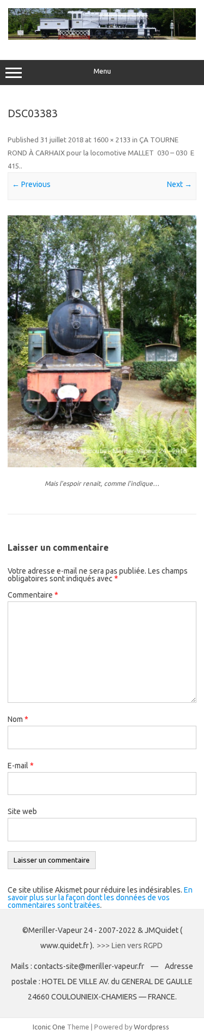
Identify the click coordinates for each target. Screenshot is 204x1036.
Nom (18, 719)
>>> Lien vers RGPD (130, 945)
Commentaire (33, 595)
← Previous (31, 184)
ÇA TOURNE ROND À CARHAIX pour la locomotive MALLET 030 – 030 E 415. (101, 153)
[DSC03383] (102, 341)
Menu (102, 71)
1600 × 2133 (112, 139)
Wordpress (151, 1027)
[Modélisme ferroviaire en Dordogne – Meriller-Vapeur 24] (102, 37)
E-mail (21, 765)
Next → (179, 184)
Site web (22, 811)
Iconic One (49, 1027)
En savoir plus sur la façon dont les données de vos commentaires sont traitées (100, 897)
